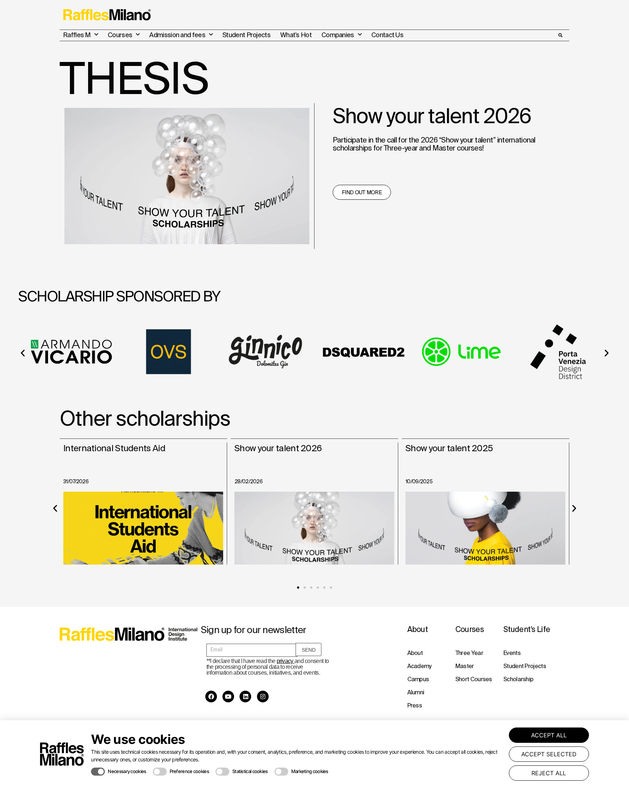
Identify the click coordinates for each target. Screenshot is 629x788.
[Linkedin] (245, 696)
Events (512, 652)
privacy (285, 661)
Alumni (415, 692)
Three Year (469, 652)
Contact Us (387, 35)
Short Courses (473, 679)
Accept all (549, 735)
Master (464, 666)
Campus (418, 679)
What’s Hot (296, 35)
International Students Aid (114, 448)
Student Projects (246, 35)
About (415, 652)
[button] (560, 35)
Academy (419, 666)
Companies (337, 35)
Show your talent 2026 (277, 448)
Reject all (548, 773)
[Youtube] (228, 696)
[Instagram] (263, 696)
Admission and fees (177, 35)
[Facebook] (211, 696)
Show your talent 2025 (449, 448)
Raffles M (77, 35)
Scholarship (518, 679)
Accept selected (549, 754)
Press (414, 705)
